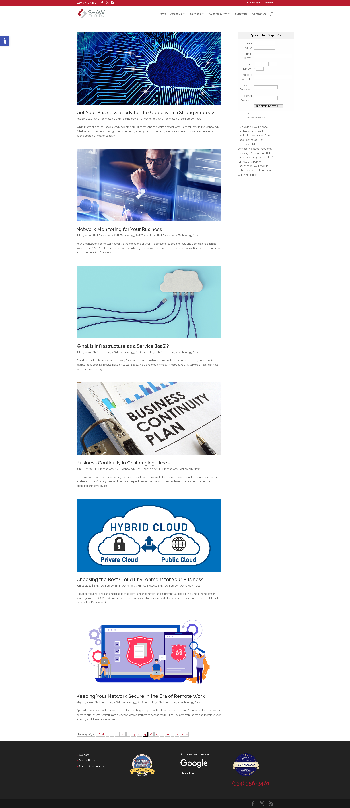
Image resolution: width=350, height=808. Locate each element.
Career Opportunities (91, 766)
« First (100, 734)
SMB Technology (104, 118)
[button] (4, 41)
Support (84, 754)
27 (156, 734)
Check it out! (187, 773)
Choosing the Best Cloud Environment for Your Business (140, 579)
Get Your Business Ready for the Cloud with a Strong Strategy (145, 112)
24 (139, 734)
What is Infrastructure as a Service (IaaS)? (123, 346)
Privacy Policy (87, 760)
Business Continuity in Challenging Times (123, 463)
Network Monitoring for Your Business (119, 229)
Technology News (190, 118)
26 (151, 734)
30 (167, 734)
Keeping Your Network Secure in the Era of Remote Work (141, 696)
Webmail (268, 3)
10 (117, 734)
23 (133, 734)
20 (123, 734)
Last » (184, 734)
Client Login (253, 3)
